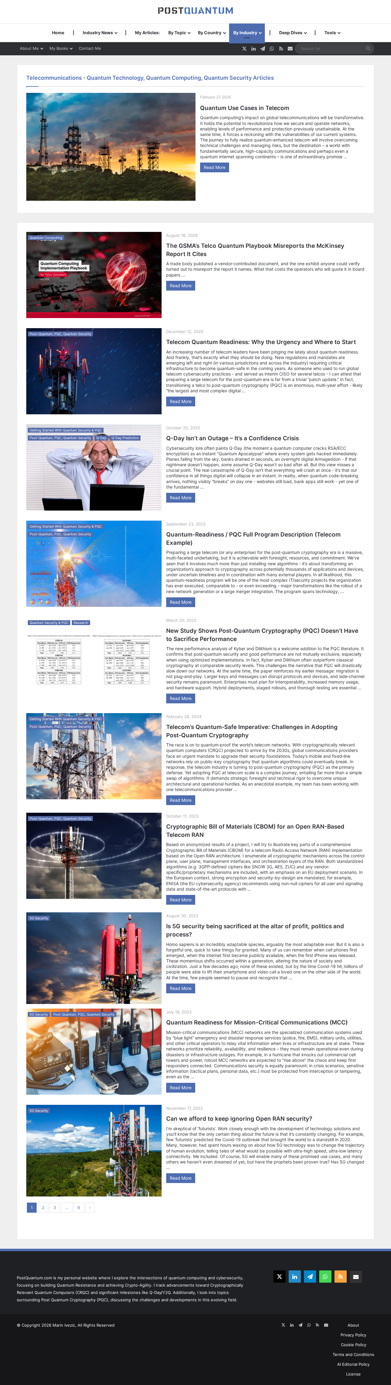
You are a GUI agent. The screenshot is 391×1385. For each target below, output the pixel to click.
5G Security (39, 918)
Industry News (98, 32)
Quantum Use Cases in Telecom (244, 108)
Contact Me (90, 48)
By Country (209, 32)
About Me (29, 48)
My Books (58, 48)
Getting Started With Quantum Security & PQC (66, 430)
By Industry (245, 32)
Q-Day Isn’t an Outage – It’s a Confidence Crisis (232, 438)
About (353, 1325)
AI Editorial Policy (353, 1364)
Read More (214, 167)
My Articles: (147, 32)
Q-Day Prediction (125, 438)
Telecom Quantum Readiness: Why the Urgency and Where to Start (261, 342)
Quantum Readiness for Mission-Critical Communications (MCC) (257, 1022)
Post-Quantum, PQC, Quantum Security (60, 334)
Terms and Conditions (353, 1354)
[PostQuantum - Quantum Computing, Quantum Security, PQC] (195, 11)
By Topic (177, 32)
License (353, 1374)
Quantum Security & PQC (49, 623)
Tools (330, 32)
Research (81, 623)
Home (58, 32)
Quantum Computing (46, 238)
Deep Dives (290, 32)
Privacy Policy (353, 1334)
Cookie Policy (353, 1344)
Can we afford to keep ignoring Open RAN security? (239, 1118)
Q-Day (101, 438)
